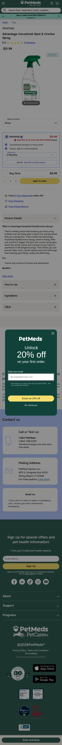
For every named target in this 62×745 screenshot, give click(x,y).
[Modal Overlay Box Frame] (31, 373)
